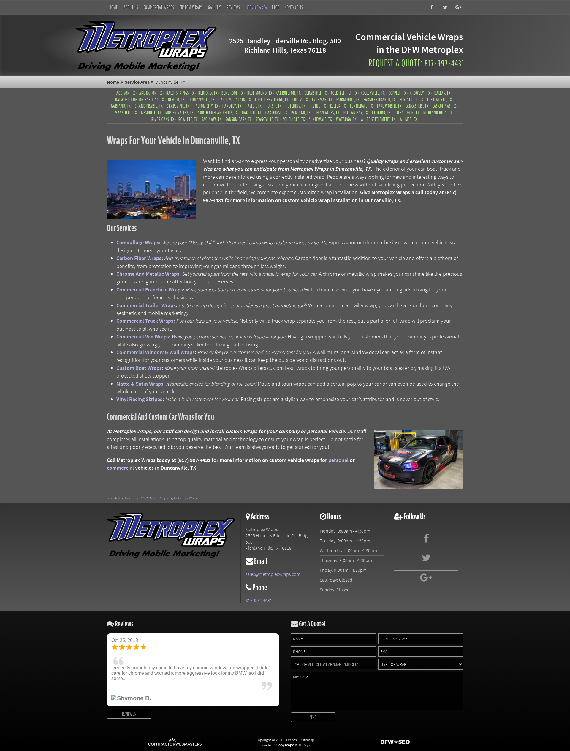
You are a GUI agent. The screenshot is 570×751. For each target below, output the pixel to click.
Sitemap (307, 739)
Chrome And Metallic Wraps (147, 274)
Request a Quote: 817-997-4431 (416, 63)
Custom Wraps (191, 7)
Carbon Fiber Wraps (139, 258)
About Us (131, 7)
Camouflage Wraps (137, 242)
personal (338, 460)
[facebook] (430, 7)
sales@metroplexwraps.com (273, 574)
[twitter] (443, 7)
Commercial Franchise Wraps (149, 289)
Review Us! (129, 714)
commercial (120, 467)
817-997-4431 (259, 600)
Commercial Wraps (159, 7)
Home (113, 7)
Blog (276, 7)
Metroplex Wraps (186, 498)
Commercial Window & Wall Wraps (155, 352)
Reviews (233, 7)
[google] (457, 7)
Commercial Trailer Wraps (146, 305)
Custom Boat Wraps (139, 368)
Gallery (214, 7)
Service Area (256, 7)
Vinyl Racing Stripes (139, 399)
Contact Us (294, 7)
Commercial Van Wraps (142, 336)
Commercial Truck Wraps (144, 320)
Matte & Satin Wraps (139, 383)
